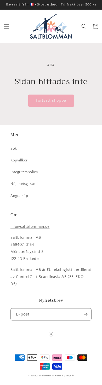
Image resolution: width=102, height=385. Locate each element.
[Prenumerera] (85, 314)
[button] (6, 26)
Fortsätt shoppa (51, 100)
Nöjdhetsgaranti (24, 184)
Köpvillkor (19, 160)
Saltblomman (44, 376)
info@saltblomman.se (29, 226)
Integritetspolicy (24, 172)
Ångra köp (19, 196)
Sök (13, 149)
